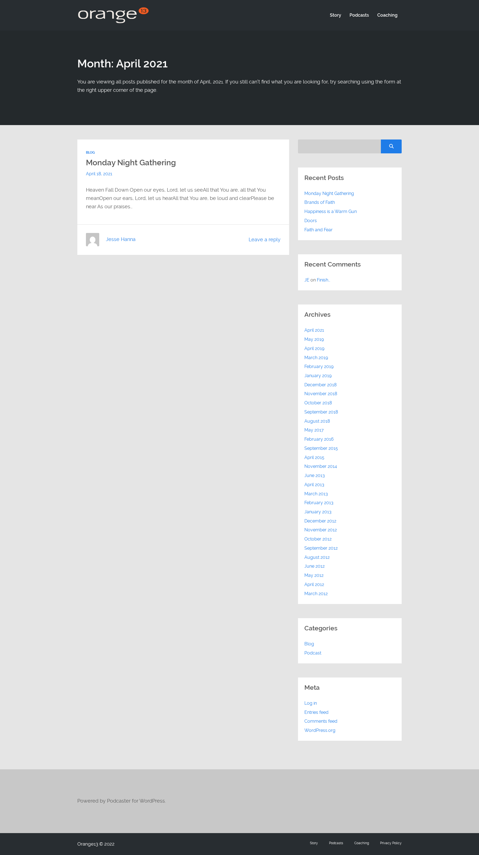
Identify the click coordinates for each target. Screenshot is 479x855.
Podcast (312, 653)
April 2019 (314, 348)
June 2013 (314, 475)
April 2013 (314, 484)
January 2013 (318, 511)
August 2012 (317, 557)
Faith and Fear (318, 229)
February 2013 (318, 502)
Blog (90, 152)
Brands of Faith (319, 202)
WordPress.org (319, 730)
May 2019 (314, 339)
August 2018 (317, 421)
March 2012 (316, 593)
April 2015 (314, 457)
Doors (310, 220)
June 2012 (314, 566)
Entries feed (316, 712)
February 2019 (318, 366)
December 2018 (320, 384)
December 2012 (320, 521)
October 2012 (318, 539)
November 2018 (320, 393)
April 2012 (314, 584)
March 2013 (316, 493)
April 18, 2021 (99, 173)
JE (306, 280)
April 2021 (314, 330)
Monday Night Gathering (131, 162)
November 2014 (320, 466)
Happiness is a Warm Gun (330, 211)
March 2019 (316, 357)
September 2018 (321, 412)
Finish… (323, 280)
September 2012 (321, 548)
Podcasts (359, 15)
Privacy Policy (391, 843)
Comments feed (320, 721)
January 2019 (318, 375)
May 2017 (314, 430)
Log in (310, 703)
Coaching (387, 15)
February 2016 (319, 439)
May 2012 (313, 575)
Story (335, 15)
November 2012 (320, 529)
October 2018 (318, 402)
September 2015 (321, 448)
